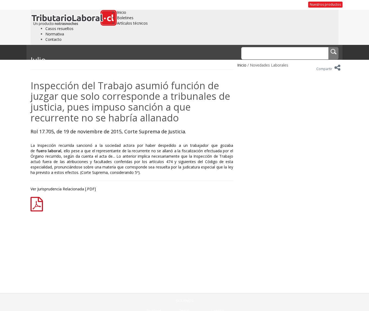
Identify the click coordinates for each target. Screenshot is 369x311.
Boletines (125, 17)
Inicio (121, 12)
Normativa (54, 34)
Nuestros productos (325, 4)
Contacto (53, 39)
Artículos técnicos (132, 23)
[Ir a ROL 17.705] (39, 203)
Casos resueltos (59, 28)
